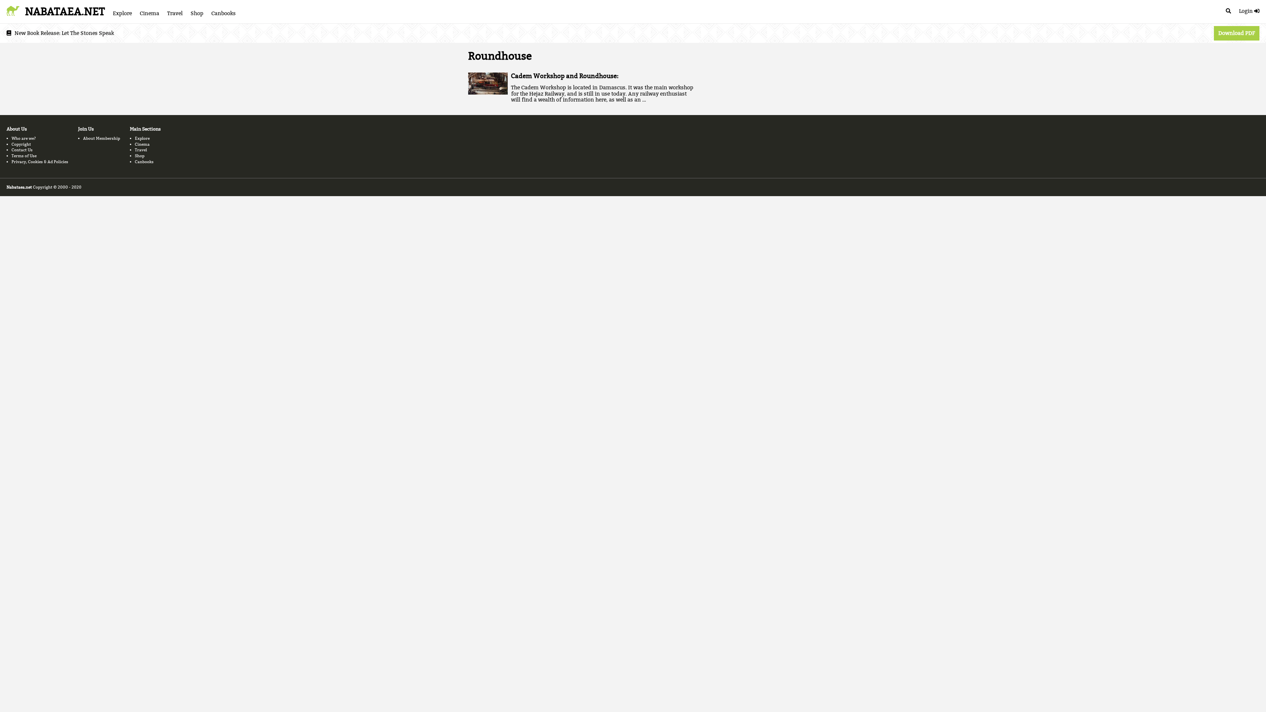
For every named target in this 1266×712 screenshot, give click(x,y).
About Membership (101, 138)
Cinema (149, 13)
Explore (122, 13)
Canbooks (223, 13)
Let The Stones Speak (88, 33)
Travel (175, 13)
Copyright (21, 144)
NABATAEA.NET (65, 11)
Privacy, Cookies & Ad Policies (40, 161)
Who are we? (24, 138)
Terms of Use (24, 155)
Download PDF (1236, 33)
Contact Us (22, 149)
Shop (197, 13)
